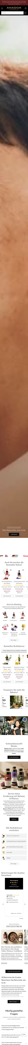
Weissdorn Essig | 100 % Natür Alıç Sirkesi (19, 669)
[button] (3, 904)
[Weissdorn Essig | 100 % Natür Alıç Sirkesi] (19, 659)
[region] (14, 904)
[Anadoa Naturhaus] (14, 8)
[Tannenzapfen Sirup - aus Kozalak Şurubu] (7, 659)
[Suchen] (25, 12)
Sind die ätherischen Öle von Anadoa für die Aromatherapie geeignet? (13, 1036)
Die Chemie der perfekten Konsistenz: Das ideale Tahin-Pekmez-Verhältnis (11, 949)
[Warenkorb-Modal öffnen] (25, 8)
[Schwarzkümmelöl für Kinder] (19, 574)
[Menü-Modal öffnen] (2, 8)
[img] (7, 586)
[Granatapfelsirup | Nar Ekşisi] (7, 574)
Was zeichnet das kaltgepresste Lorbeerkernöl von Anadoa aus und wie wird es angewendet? (12, 1027)
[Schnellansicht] (10, 570)
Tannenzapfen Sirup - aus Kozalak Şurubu (7, 669)
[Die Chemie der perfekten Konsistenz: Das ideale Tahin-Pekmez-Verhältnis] (12, 937)
